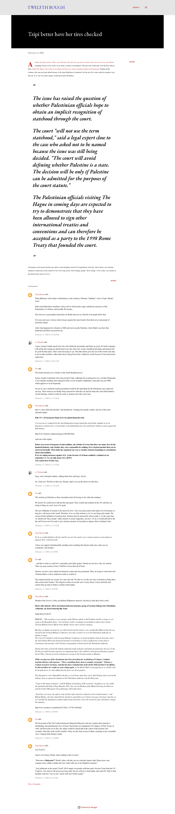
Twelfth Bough (46, 7)
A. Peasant (39, 342)
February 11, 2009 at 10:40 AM (47, 334)
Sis (36, 368)
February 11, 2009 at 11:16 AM (47, 398)
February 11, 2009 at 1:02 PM (46, 551)
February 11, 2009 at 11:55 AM (47, 525)
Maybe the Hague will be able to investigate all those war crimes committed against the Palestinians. (66, 69)
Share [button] (132, 62)
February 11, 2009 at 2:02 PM (46, 589)
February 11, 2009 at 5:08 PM (46, 711)
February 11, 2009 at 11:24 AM (47, 485)
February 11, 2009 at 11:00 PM (47, 738)
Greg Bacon (39, 294)
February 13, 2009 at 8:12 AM (46, 777)
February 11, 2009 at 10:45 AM (47, 361)
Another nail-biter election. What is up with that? (51, 62)
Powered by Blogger (88, 807)
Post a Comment (34, 784)
